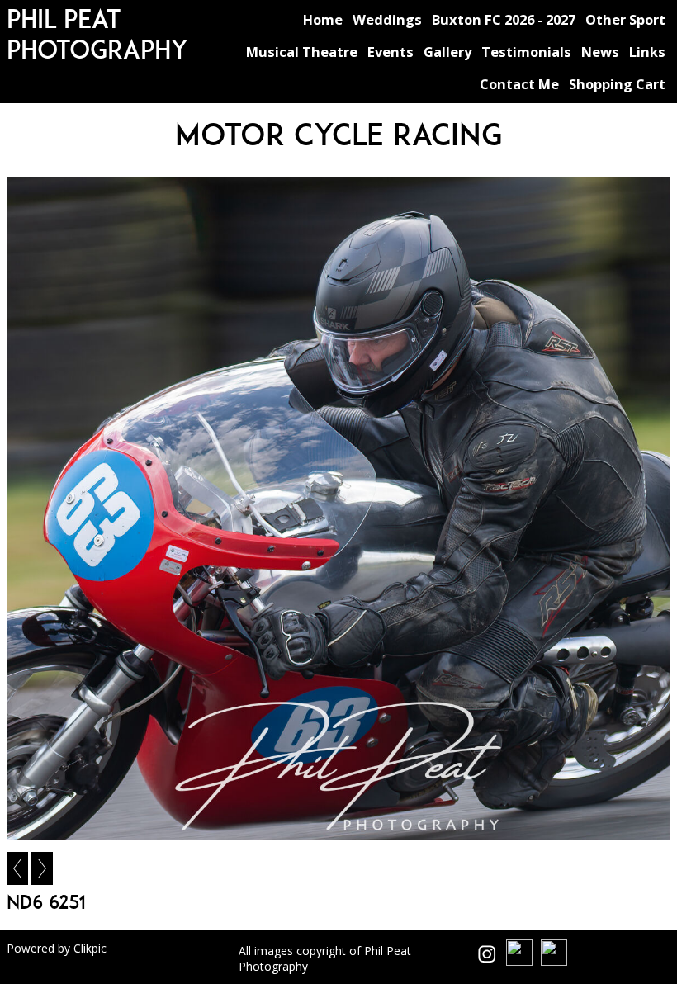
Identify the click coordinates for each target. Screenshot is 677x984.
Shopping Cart (617, 83)
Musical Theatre (301, 51)
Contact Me (519, 83)
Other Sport (625, 19)
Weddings (387, 19)
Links (647, 51)
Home (323, 19)
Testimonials (526, 51)
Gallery (447, 51)
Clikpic (90, 948)
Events (390, 51)
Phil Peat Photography (97, 33)
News (600, 51)
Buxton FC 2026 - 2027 (503, 19)
